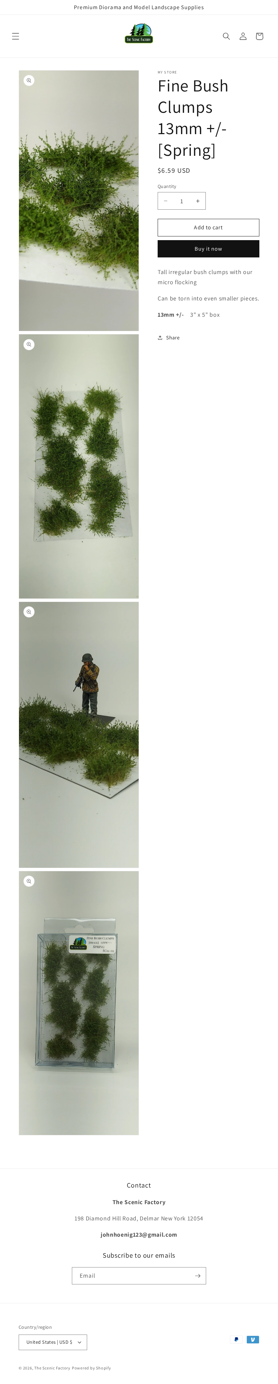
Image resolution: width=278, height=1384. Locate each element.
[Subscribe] (198, 1276)
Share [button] (173, 337)
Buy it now (209, 248)
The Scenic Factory (52, 1367)
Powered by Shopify (91, 1367)
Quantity (167, 186)
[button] (15, 36)
